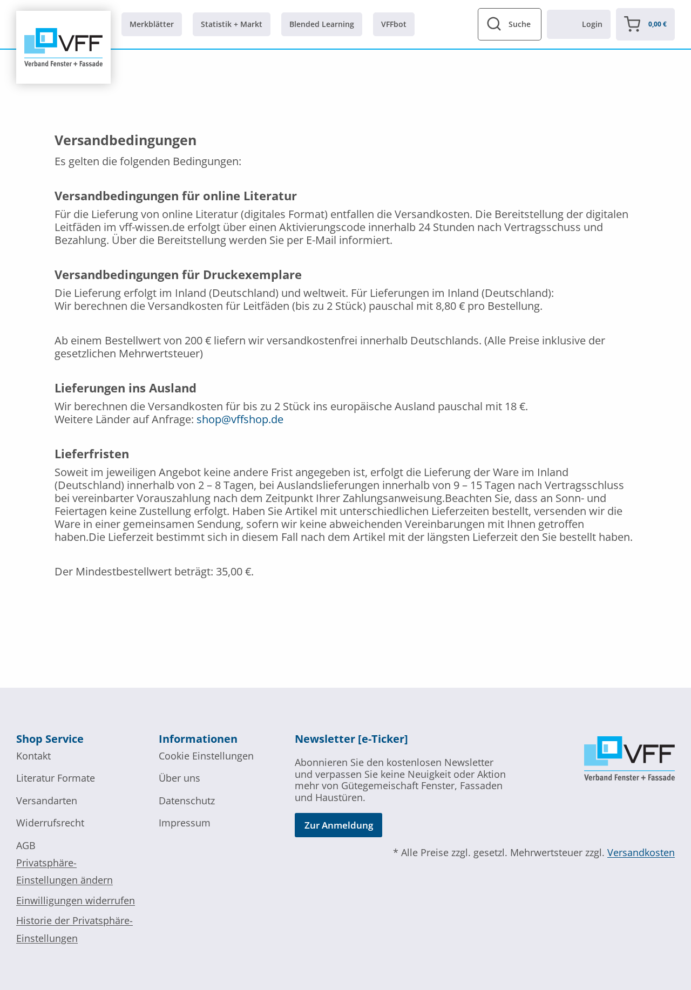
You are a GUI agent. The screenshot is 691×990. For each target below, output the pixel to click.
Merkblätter (152, 24)
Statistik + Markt (231, 24)
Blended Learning (321, 24)
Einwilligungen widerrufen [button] (75, 900)
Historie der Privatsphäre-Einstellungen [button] (74, 929)
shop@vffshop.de (240, 419)
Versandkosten (641, 852)
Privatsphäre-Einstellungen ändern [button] (64, 871)
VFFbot (394, 24)
